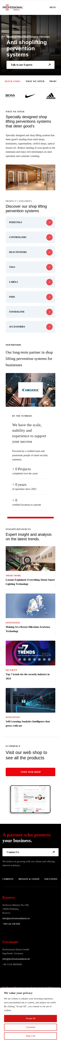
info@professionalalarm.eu (16, 918)
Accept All (30, 1018)
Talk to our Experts (21, 64)
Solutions (50, 879)
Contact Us (13, 852)
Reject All (30, 1036)
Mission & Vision (29, 879)
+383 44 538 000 (11, 924)
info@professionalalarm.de (16, 959)
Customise (30, 1027)
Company (8, 879)
